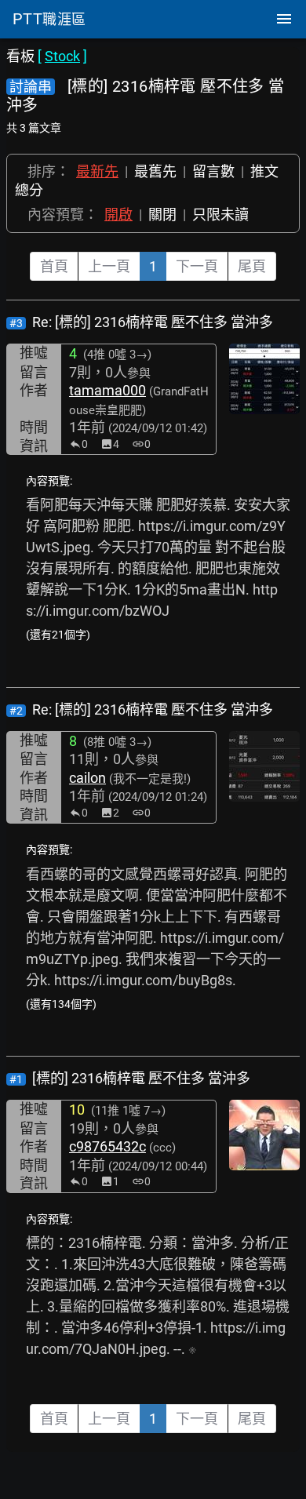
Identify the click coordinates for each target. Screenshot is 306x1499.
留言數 (213, 171)
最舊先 (155, 171)
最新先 (97, 171)
